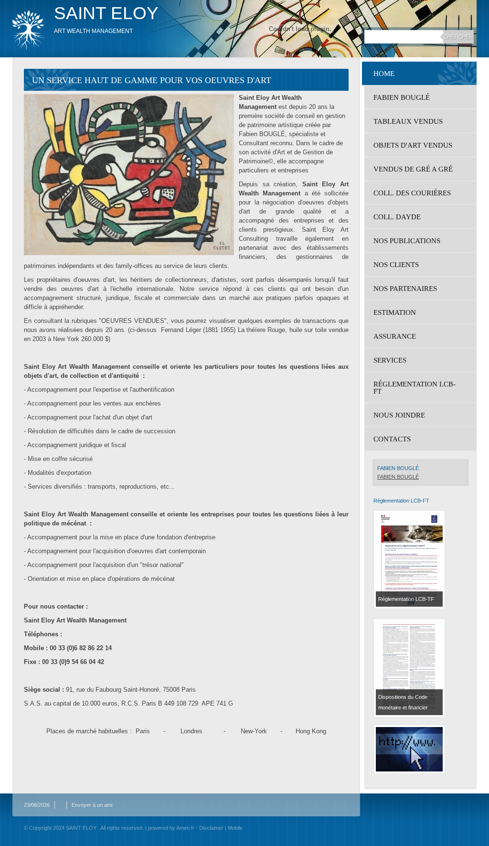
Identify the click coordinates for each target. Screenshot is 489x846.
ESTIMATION (394, 312)
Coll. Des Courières (412, 193)
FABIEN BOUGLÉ (401, 97)
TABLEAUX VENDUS (408, 121)
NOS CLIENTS (396, 264)
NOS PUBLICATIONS (406, 241)
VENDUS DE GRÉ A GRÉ (413, 169)
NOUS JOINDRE (399, 415)
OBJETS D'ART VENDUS (412, 145)
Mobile (235, 828)
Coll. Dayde (397, 217)
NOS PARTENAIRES (405, 288)
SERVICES (389, 360)
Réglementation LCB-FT (414, 387)
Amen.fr (185, 828)
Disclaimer (211, 828)
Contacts (392, 439)
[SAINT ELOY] (28, 30)
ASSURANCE (394, 336)
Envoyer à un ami (92, 805)
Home (383, 73)
